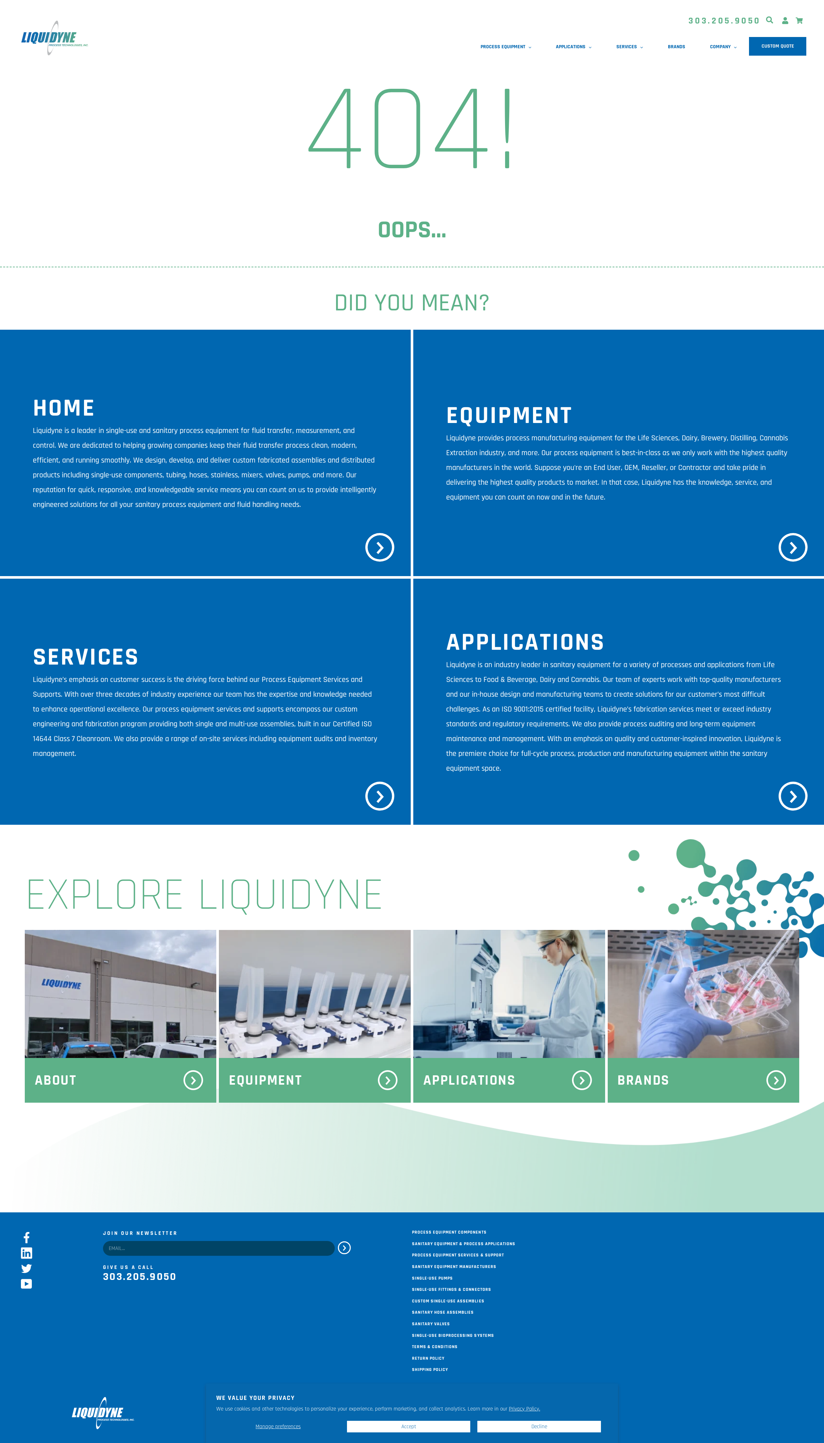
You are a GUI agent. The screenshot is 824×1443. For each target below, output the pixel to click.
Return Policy (428, 1358)
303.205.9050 (724, 21)
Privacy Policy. (524, 1408)
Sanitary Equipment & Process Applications (463, 1243)
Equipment (265, 1080)
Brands (643, 1080)
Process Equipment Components (449, 1231)
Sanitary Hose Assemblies (443, 1312)
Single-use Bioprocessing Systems (453, 1335)
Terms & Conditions (435, 1346)
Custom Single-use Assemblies (448, 1300)
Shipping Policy (430, 1369)
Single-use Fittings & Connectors (451, 1289)
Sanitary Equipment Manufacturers (454, 1266)
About (56, 1080)
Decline (539, 1426)
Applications (469, 1080)
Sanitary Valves (431, 1323)
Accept (408, 1426)
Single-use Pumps (432, 1277)
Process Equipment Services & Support (458, 1254)
